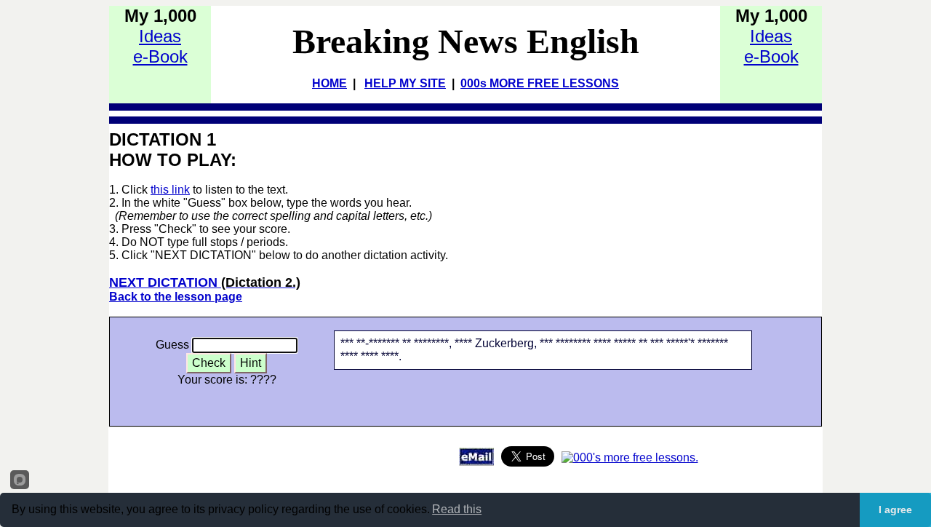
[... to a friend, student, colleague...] (476, 462)
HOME (329, 83)
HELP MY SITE (405, 83)
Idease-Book (160, 46)
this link (170, 189)
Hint (250, 363)
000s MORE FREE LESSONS (539, 83)
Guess (172, 344)
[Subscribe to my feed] (630, 457)
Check (208, 363)
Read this (457, 509)
